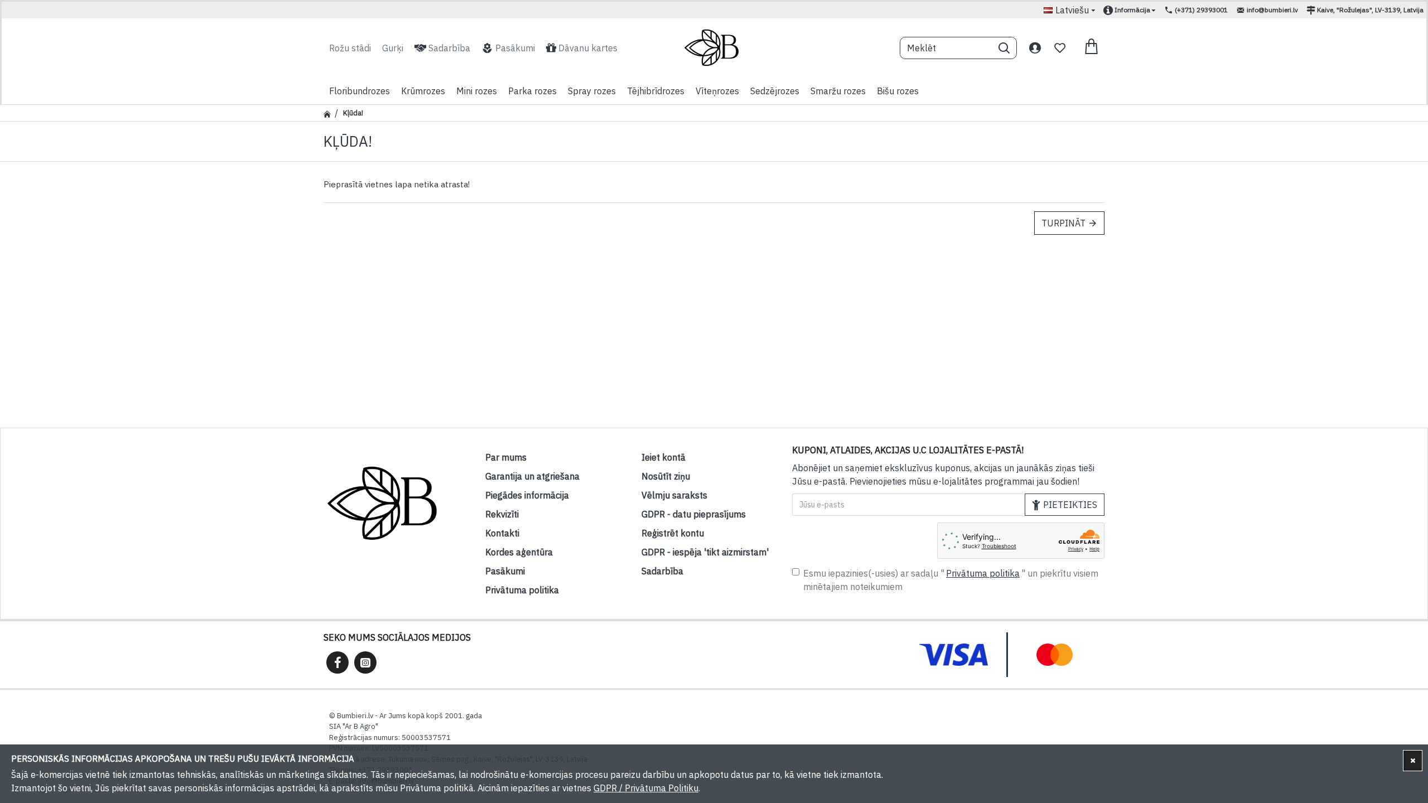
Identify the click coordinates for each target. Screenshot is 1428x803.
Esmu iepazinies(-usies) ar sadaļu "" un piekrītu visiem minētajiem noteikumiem (950, 580)
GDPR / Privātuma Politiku (646, 788)
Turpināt (1063, 223)
